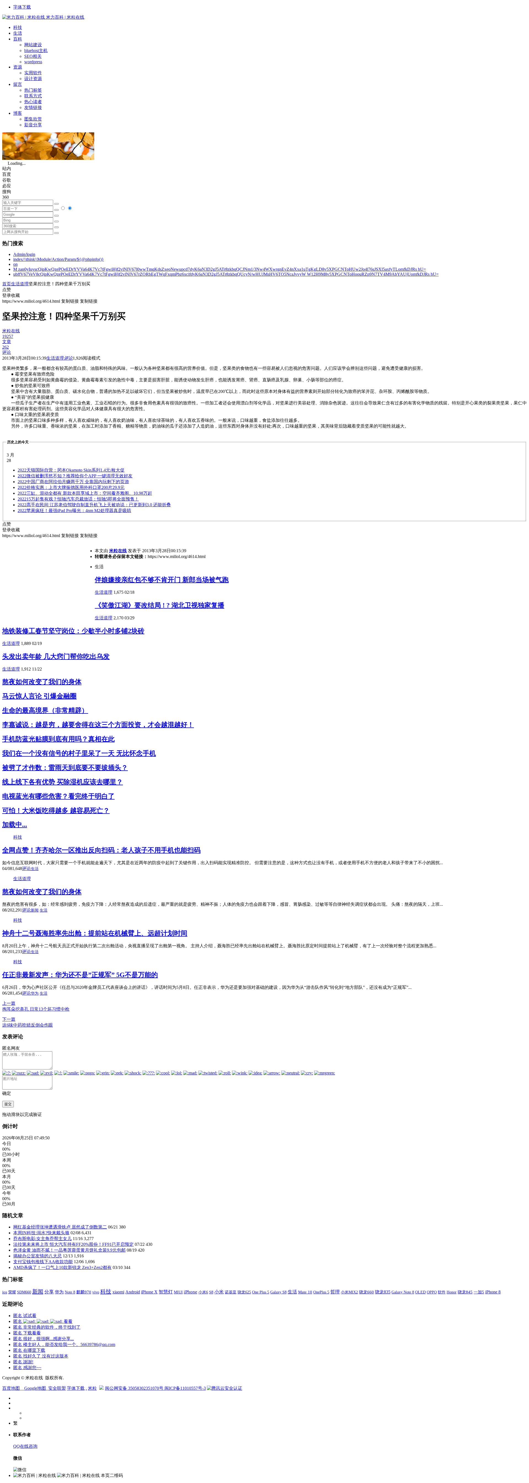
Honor (452, 1292)
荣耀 (12, 1292)
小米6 (203, 1292)
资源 (17, 67)
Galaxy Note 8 (403, 1292)
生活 (17, 33)
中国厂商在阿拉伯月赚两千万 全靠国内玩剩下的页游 (73, 481)
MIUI (178, 1292)
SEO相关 (33, 56)
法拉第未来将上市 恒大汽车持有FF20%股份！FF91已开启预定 (73, 1244)
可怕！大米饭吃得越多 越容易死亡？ (56, 810)
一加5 (479, 1292)
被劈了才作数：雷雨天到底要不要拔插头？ (65, 767)
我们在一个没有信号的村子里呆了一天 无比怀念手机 (79, 753)
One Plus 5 (260, 1292)
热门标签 (33, 90)
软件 (442, 1292)
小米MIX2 (349, 1292)
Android (132, 1292)
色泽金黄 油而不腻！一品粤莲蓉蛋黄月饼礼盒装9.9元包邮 (69, 1250)
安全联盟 (57, 1388)
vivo (95, 1292)
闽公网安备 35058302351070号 (134, 1388)
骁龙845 (465, 1292)
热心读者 (33, 101)
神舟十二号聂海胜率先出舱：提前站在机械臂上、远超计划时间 (94, 933)
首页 (6, 283)
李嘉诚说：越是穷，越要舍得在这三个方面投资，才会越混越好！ (98, 724)
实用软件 (33, 72)
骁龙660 (366, 1292)
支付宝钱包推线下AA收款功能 (43, 1261)
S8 (211, 1292)
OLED (420, 1292)
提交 (8, 1104)
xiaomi (118, 1292)
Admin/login (24, 254)
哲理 (335, 1292)
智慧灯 (166, 1292)
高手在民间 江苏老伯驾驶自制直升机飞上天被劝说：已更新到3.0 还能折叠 (94, 504)
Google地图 (35, 1388)
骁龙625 (244, 1292)
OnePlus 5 (321, 1292)
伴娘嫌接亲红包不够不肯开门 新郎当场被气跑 (162, 579)
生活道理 (20, 283)
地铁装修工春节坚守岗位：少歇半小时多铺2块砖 (73, 630)
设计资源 (33, 78)
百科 (17, 39)
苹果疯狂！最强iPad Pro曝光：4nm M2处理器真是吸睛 (74, 510)
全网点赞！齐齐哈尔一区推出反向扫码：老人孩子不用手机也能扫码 (101, 850)
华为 (35, 993)
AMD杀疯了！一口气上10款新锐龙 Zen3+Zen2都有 (62, 1267)
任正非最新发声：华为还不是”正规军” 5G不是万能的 (80, 974)
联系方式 (33, 96)
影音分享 (33, 124)
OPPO (432, 1292)
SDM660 (24, 1292)
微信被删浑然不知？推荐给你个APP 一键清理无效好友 (75, 476)
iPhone (190, 1292)
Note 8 (70, 1292)
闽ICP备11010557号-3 (185, 1388)
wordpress (33, 61)
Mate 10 (305, 1292)
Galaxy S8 (278, 1292)
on (15, 264)
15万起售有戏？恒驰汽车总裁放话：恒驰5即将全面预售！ (78, 499)
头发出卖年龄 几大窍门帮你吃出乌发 (56, 656)
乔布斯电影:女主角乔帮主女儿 (42, 1238)
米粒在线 (118, 550)
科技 (17, 27)
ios (4, 1292)
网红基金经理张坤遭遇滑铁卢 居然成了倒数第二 (60, 1227)
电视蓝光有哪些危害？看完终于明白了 (58, 796)
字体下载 (22, 7)
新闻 (35, 910)
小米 (219, 1292)
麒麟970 (83, 1292)
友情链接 (33, 107)
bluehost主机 (36, 50)
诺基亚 (230, 1292)
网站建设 (33, 44)
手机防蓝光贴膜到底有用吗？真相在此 (58, 739)
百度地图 (11, 1388)
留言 (17, 84)
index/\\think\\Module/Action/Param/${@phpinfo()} (58, 259)
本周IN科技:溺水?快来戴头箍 (41, 1232)
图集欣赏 (33, 119)
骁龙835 (382, 1292)
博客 (17, 113)
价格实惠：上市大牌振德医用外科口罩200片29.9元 (71, 487)
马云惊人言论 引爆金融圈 (39, 696)
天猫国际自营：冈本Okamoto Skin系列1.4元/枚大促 (71, 470)
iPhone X (149, 1292)
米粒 (92, 1388)
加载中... (14, 824)
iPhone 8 (493, 1292)
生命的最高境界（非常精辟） (45, 710)
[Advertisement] (48, 577)
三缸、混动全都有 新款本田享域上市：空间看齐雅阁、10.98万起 (85, 493)
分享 (49, 1292)
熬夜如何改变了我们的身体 (42, 681)
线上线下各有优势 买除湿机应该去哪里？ (62, 782)
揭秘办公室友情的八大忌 (37, 1256)
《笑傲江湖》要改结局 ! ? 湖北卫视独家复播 (159, 605)
